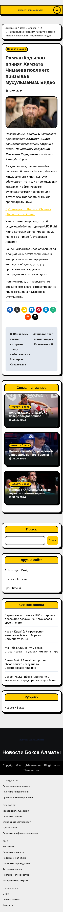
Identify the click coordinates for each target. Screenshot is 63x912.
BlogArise (50, 765)
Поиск (31, 529)
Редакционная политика (16, 786)
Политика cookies (12, 816)
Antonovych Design (17, 570)
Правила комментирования (18, 797)
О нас (6, 893)
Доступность (10, 827)
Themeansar (31, 770)
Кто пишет (8, 846)
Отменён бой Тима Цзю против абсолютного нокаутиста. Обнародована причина (25, 664)
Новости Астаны (16, 579)
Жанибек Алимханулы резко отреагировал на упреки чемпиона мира (30, 493)
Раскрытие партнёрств (15, 880)
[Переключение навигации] (5, 10)
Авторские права (12, 869)
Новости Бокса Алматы (31, 752)
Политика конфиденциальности (20, 833)
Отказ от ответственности (17, 822)
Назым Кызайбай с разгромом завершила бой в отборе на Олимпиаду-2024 (31, 454)
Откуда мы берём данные (17, 863)
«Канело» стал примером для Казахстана (43, 339)
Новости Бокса (16, 49)
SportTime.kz (13, 588)
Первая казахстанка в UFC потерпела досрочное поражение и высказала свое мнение (30, 619)
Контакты (8, 905)
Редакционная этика (14, 857)
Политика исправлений (16, 791)
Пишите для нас (11, 899)
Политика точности (13, 852)
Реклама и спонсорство (16, 874)
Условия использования (16, 810)
